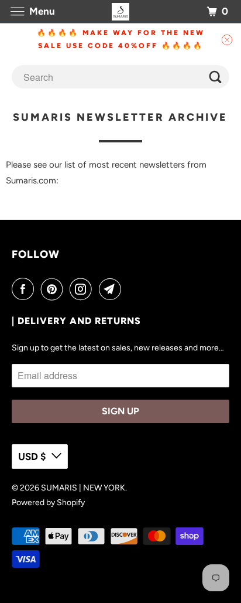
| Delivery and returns (76, 320)
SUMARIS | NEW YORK (83, 488)
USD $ (32, 456)
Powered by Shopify (48, 502)
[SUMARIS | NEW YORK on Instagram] (83, 289)
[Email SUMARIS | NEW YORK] (112, 289)
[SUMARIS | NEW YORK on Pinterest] (54, 289)
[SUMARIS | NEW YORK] (120, 11)
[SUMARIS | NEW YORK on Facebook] (25, 289)
